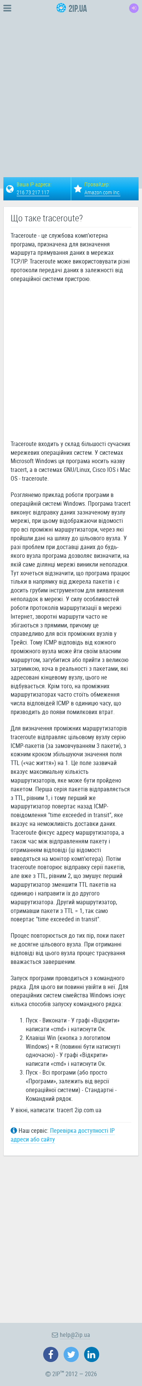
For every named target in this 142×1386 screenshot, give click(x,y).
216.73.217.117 (33, 192)
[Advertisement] (71, 87)
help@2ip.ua (75, 1334)
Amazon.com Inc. (102, 192)
